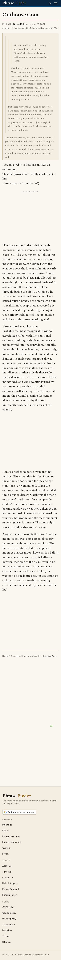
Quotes (6, 848)
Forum (5, 853)
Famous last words (11, 842)
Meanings (7, 824)
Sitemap (6, 942)
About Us (7, 866)
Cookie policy (9, 913)
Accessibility (8, 924)
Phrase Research (10, 889)
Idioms (5, 830)
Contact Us (7, 877)
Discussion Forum (19, 656)
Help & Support (9, 883)
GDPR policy (8, 907)
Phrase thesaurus (11, 836)
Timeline (6, 871)
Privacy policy (9, 918)
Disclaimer (7, 930)
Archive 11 (34, 656)
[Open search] (49, 3)
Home (5, 656)
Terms (5, 936)
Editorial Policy (9, 895)
